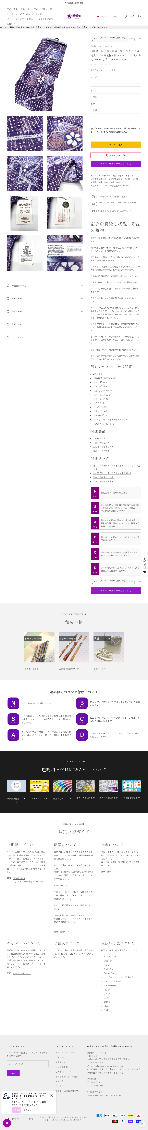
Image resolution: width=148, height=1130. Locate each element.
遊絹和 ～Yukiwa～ (101, 46)
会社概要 (60, 1086)
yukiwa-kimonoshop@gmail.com (29, 881)
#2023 (93, 175)
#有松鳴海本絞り (99, 178)
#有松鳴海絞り (115, 178)
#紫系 (93, 182)
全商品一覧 (46, 8)
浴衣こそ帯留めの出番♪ (103, 477)
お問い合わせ (13, 23)
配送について (66, 931)
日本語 (115, 17)
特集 (23, 8)
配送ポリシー (62, 1062)
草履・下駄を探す (101, 442)
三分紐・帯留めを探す (103, 446)
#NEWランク (104, 175)
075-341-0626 (19, 878)
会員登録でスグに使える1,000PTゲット (74, 3)
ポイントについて (15, 18)
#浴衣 (135, 178)
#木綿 (127, 178)
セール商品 (33, 8)
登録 (13, 1073)
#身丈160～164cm (99, 185)
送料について (113, 871)
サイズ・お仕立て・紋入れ (20, 13)
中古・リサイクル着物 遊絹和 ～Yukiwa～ (109, 1046)
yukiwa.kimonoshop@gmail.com (109, 1065)
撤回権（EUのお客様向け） (68, 1090)
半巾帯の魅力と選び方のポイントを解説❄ (112, 473)
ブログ (38, 13)
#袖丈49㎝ (103, 182)
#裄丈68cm (116, 182)
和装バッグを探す (101, 450)
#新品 (121, 175)
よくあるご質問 (45, 18)
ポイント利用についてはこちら (115, 163)
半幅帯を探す (99, 438)
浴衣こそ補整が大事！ (103, 481)
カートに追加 (116, 144)
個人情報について (64, 1071)
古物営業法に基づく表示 (67, 1076)
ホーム (3, 27)
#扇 (114, 175)
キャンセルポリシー (65, 1052)
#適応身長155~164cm (119, 185)
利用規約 (60, 1057)
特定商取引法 (62, 1066)
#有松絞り (130, 175)
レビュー (31, 18)
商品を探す (12, 8)
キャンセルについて (22, 973)
